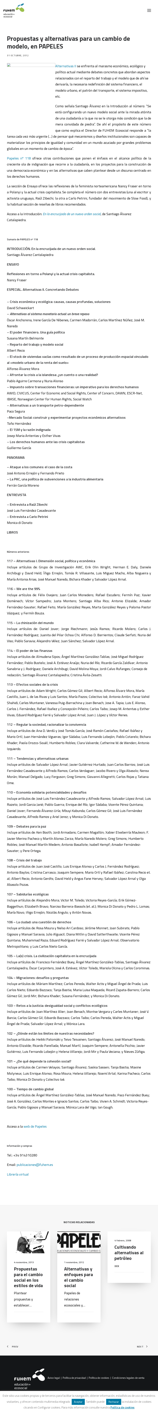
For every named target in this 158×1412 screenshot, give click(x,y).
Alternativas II (65, 66)
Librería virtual (18, 1174)
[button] (149, 10)
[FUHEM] (12, 10)
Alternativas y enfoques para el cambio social (78, 1277)
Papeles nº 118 (19, 158)
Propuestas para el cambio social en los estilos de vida (28, 1277)
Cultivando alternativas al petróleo (129, 1252)
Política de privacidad (74, 1378)
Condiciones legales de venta (128, 1378)
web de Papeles (35, 1126)
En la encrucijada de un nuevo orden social (72, 214)
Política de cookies (99, 1378)
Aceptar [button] (78, 1402)
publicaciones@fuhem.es (34, 1164)
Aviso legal (54, 1378)
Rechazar (113, 1402)
